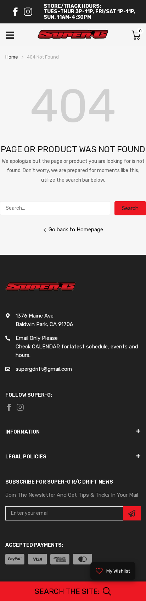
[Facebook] (15, 11)
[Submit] (132, 513)
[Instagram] (28, 11)
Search (130, 208)
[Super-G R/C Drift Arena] (73, 35)
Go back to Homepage (76, 229)
